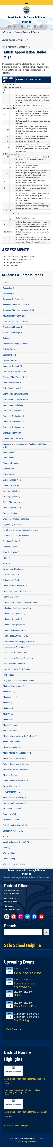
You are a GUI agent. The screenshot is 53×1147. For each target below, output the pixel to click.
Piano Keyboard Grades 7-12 (15, 781)
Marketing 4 (8, 719)
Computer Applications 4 (13, 427)
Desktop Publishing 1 (12, 491)
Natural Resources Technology (16, 764)
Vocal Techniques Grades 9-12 (16, 842)
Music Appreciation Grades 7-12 (17, 753)
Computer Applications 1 (13, 410)
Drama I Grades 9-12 (12, 508)
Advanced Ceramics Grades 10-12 (17, 305)
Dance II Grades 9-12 (12, 485)
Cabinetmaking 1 (10, 355)
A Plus (6, 282)
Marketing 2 (8, 708)
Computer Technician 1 (12, 433)
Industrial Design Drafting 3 (15, 625)
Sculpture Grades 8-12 (12, 820)
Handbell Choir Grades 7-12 (15, 586)
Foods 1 (6, 558)
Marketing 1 (8, 703)
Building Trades (9, 349)
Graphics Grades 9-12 (12, 574)
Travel (5, 836)
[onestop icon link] (36, 27)
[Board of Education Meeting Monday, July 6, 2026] (26, 1101)
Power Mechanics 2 (11, 792)
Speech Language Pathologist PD (24, 985)
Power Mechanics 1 (11, 786)
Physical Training (10, 775)
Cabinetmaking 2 (10, 360)
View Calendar (14, 1029)
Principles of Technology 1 (14, 797)
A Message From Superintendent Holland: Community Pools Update (22, 1091)
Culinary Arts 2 (9, 474)
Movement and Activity (13, 747)
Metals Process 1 (10, 725)
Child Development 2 (12, 388)
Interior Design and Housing (15, 630)
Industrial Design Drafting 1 (15, 613)
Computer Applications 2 (13, 416)
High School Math (10, 597)
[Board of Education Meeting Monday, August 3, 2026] (26, 1068)
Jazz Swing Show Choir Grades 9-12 (19, 669)
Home (8, 32)
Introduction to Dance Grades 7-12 (18, 652)
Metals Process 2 (10, 730)
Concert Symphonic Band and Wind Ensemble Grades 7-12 (26, 445)
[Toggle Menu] (26, 3)
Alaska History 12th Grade (14, 316)
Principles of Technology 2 (14, 803)
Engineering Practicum (12, 524)
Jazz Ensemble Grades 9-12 (15, 664)
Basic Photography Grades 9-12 (16, 344)
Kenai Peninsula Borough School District (26, 872)
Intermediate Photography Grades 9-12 (20, 641)
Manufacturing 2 (10, 697)
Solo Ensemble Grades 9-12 (15, 825)
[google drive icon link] (23, 27)
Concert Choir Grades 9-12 (14, 438)
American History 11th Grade (15, 321)
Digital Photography (11, 502)
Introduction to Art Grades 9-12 (16, 647)
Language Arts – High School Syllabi (18, 680)
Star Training (21, 1020)
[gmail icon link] (17, 27)
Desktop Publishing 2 (12, 496)
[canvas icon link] (10, 27)
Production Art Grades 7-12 (14, 808)
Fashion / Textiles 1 (11, 541)
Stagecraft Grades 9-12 (13, 831)
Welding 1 (7, 847)
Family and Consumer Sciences (16, 535)
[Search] (46, 932)
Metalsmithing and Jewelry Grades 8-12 (20, 736)
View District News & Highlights (16, 1125)
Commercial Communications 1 (16, 394)
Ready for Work (9, 814)
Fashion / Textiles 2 (11, 547)
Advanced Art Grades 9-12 (14, 299)
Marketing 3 (8, 714)
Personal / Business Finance (15, 769)
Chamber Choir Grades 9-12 (15, 377)
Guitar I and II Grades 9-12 (14, 580)
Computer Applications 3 (13, 422)
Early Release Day (25, 1006)
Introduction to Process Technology (18, 658)
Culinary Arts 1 (9, 469)
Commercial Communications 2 (16, 399)
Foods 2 (6, 563)
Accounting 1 (8, 288)
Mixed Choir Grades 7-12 (14, 742)
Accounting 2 (8, 293)
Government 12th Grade (13, 569)
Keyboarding (8, 675)
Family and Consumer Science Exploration (21, 530)
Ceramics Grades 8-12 (12, 366)
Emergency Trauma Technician (16, 519)
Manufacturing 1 (10, 691)
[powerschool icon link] (29, 27)
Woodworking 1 (9, 853)
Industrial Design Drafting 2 (15, 619)
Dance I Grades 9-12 (12, 480)
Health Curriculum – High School (17, 591)
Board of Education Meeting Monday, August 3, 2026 (24, 1080)
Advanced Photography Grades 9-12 (18, 310)
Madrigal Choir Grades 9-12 (15, 686)
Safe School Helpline (22, 945)
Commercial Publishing (13, 405)
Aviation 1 (7, 338)
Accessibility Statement (26, 1141)
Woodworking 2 (9, 859)
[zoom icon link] (42, 27)
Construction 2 (9, 457)
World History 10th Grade (14, 864)
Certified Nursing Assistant (14, 371)
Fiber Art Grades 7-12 (12, 552)
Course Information (11, 463)
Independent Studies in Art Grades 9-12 (20, 602)
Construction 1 (9, 452)
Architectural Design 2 (12, 332)
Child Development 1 (12, 383)
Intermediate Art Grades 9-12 (15, 636)
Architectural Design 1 (12, 327)
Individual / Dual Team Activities (17, 608)
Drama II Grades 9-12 (12, 513)
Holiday (18, 995)
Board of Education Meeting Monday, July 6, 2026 (25, 1112)
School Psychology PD (27, 972)
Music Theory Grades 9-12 (14, 758)
